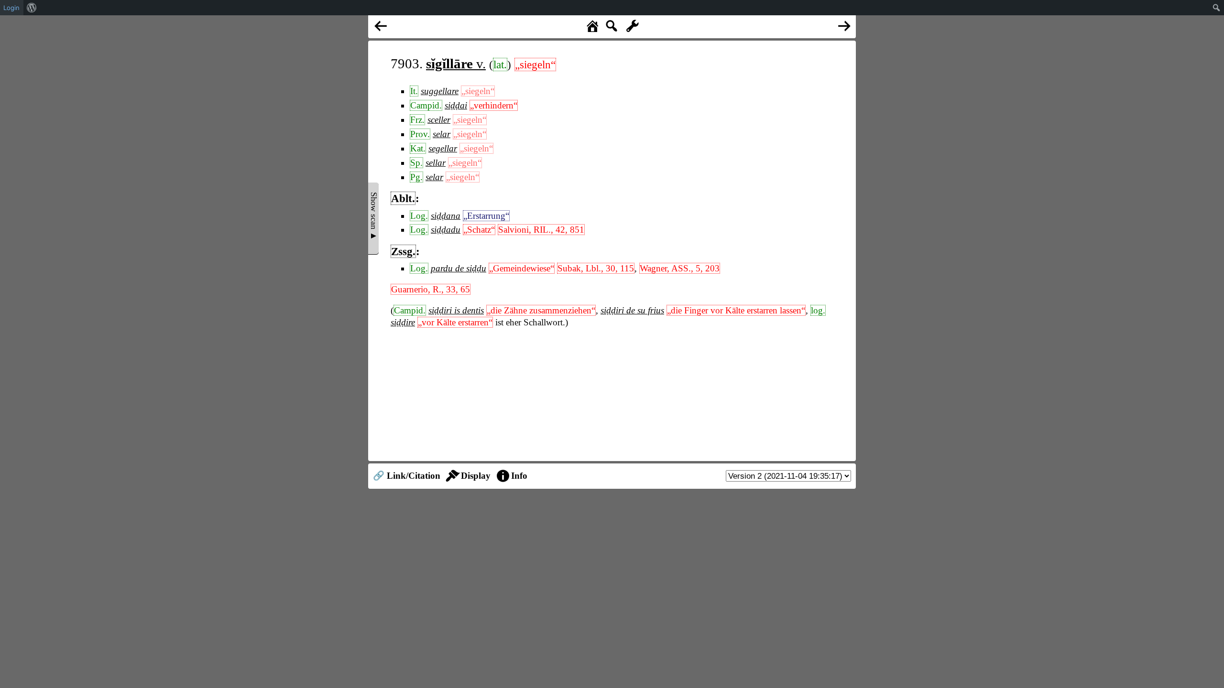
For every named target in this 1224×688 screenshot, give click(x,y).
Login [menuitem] (11, 7)
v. (456, 63)
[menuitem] (31, 7)
